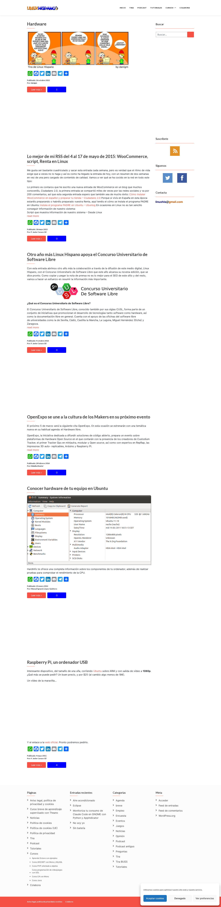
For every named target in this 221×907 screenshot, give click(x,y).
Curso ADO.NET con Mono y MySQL (47, 862)
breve (119, 805)
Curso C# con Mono (40, 876)
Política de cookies (41, 822)
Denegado (180, 898)
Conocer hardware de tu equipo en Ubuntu (67, 488)
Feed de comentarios (171, 810)
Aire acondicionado (84, 800)
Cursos (169, 8)
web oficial (51, 742)
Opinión (120, 836)
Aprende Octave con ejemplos (44, 858)
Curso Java (37, 880)
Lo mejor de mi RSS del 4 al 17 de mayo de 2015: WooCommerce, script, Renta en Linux (87, 159)
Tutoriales (156, 8)
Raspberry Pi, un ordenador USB (57, 662)
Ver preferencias (205, 898)
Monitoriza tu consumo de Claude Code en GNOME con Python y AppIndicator (89, 814)
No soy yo (79, 822)
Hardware (36, 23)
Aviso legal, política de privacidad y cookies (43, 802)
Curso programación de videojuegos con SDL (47, 871)
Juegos (120, 825)
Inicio (123, 8)
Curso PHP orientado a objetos (45, 866)
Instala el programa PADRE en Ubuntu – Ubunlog (67, 205)
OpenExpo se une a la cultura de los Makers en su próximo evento (88, 416)
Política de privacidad (42, 833)
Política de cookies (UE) (44, 828)
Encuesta (121, 815)
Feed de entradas (168, 805)
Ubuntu (97, 670)
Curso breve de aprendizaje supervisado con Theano (46, 811)
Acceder (163, 800)
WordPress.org (167, 815)
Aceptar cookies (155, 898)
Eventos (120, 820)
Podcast (142, 8)
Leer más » (36, 89)
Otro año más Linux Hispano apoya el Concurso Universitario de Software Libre (87, 257)
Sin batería (79, 828)
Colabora (185, 8)
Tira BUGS (121, 861)
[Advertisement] (89, 124)
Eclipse (77, 805)
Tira (131, 8)
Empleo (120, 810)
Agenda (120, 800)
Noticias (34, 817)
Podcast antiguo (125, 846)
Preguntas (121, 851)
